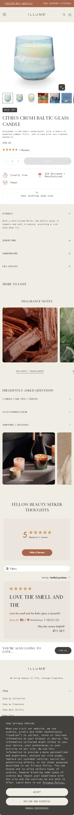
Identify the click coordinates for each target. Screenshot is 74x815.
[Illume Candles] (37, 668)
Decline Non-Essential (37, 801)
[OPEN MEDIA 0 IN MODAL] (62, 88)
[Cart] (69, 14)
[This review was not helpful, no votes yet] (60, 630)
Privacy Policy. (54, 782)
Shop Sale (8, 715)
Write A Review (37, 552)
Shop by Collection (14, 698)
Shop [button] (5, 690)
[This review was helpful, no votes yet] (54, 630)
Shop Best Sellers (13, 710)
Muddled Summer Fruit (30, 371)
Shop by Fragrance (13, 704)
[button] (4, 14)
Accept (37, 792)
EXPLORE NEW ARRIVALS (17, 3)
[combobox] (56, 577)
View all (63, 650)
